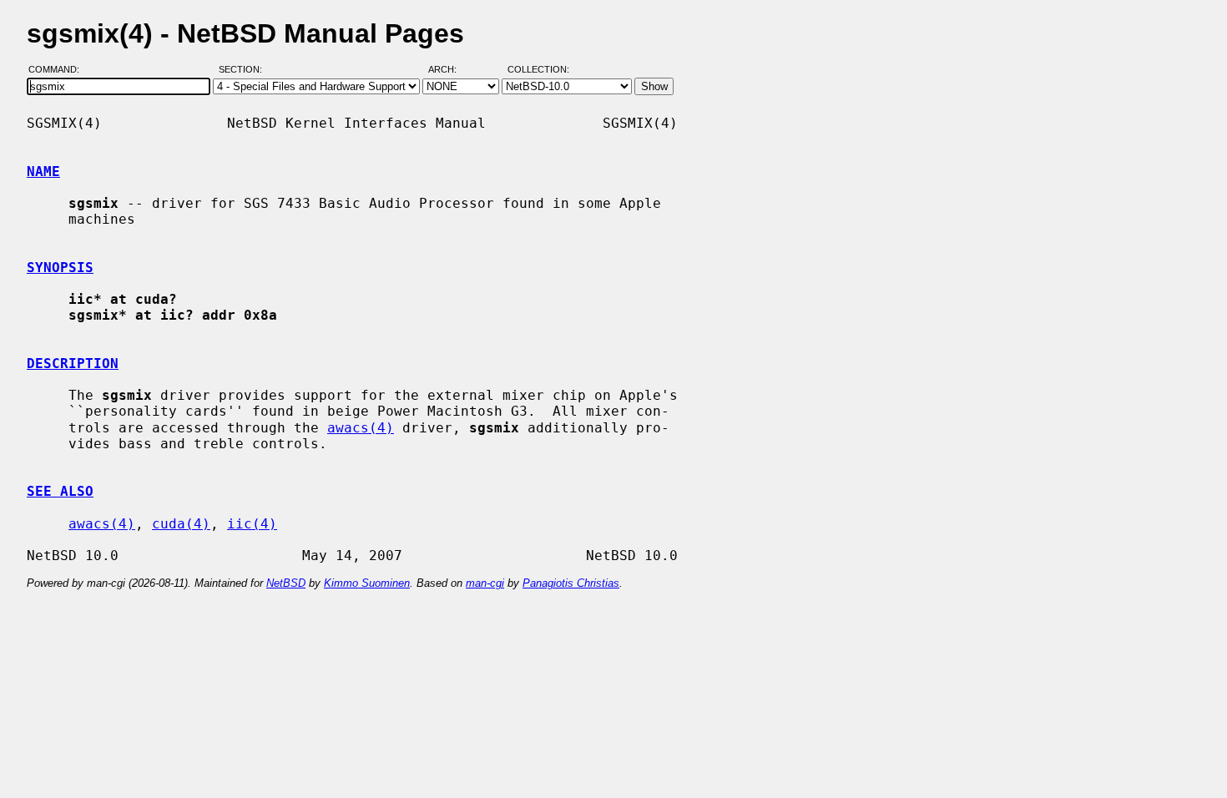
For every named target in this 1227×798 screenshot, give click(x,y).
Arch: (450, 69)
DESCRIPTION (73, 363)
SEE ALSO (60, 491)
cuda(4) (181, 524)
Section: (244, 69)
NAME (43, 171)
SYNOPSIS (60, 267)
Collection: (538, 69)
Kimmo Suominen (367, 583)
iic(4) (252, 524)
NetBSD (285, 583)
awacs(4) (360, 428)
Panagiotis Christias (571, 583)
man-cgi (485, 583)
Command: (58, 69)
